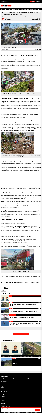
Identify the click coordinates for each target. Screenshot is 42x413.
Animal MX (3, 400)
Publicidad (3, 405)
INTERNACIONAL (26, 9)
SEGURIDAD (17, 9)
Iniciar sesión (38, 1)
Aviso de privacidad (4, 390)
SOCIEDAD (13, 9)
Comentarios (21, 333)
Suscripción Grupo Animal (5, 406)
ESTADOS (8, 9)
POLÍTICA (4, 9)
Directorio (2, 388)
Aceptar (37, 409)
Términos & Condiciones (34, 412)
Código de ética (4, 391)
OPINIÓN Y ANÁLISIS (33, 9)
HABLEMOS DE (40, 9)
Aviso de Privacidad (28, 410)
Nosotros (2, 387)
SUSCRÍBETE (33, 1)
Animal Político (3, 396)
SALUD (22, 9)
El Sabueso (3, 398)
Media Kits (4, 381)
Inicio (2, 386)
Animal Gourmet (4, 397)
